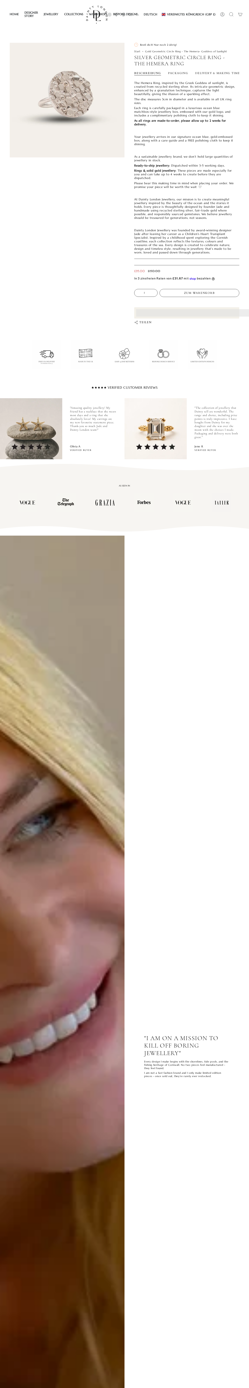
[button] (31, 14)
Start (137, 51)
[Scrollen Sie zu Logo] (27, 502)
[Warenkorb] (240, 14)
